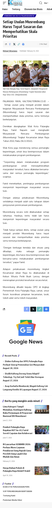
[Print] (23, 44)
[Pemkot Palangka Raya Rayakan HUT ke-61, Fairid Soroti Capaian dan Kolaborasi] (42, 430)
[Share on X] (14, 44)
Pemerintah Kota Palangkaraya (19, 16)
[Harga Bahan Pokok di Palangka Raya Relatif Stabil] (42, 470)
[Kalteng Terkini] (15, 3)
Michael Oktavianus (10, 51)
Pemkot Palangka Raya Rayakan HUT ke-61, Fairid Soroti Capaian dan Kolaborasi (17, 430)
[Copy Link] (19, 44)
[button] (5, 3)
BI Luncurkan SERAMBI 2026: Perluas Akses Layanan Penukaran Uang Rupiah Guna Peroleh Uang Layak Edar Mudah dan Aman (17, 450)
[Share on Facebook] (10, 44)
